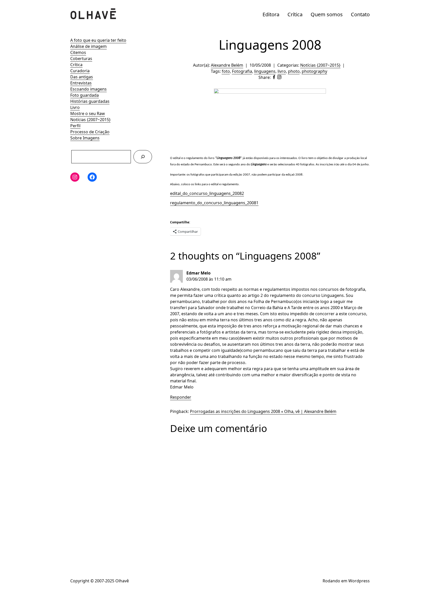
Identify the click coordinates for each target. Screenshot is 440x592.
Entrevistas (81, 83)
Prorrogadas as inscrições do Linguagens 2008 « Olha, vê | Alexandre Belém (263, 411)
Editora (271, 14)
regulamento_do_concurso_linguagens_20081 (214, 203)
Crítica (294, 14)
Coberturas (81, 58)
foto (226, 71)
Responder (180, 397)
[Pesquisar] (142, 156)
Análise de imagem (88, 46)
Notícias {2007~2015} (90, 119)
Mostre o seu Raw (87, 113)
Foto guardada (84, 95)
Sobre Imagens (85, 138)
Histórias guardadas (89, 101)
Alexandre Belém (227, 65)
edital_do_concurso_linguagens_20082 (207, 193)
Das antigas (81, 77)
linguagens (265, 71)
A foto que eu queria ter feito (98, 40)
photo (294, 71)
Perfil (75, 125)
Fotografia (242, 71)
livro (282, 71)
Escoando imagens (88, 89)
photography (314, 71)
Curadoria (80, 71)
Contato (360, 14)
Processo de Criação (89, 132)
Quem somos (327, 14)
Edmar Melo (198, 273)
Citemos (78, 52)
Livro (75, 107)
